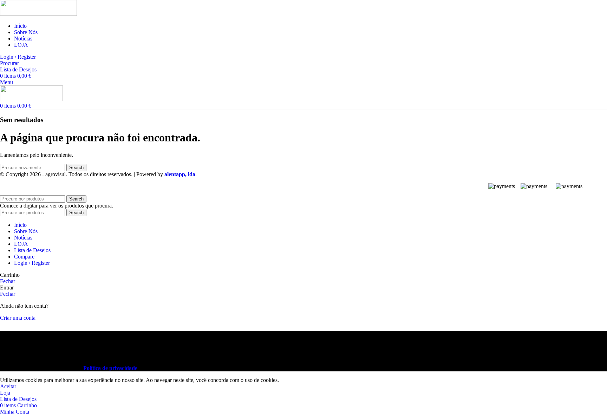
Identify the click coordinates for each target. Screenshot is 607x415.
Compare (24, 257)
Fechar (7, 281)
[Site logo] (38, 14)
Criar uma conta (17, 318)
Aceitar (8, 386)
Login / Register (32, 263)
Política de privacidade (110, 368)
